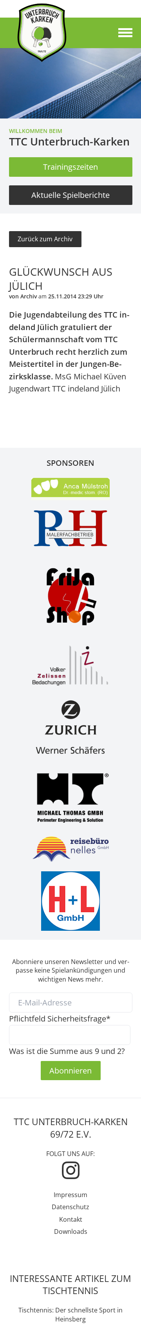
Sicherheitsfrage (59, 1018)
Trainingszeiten (70, 166)
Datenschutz (70, 1207)
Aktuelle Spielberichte (70, 194)
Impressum (70, 1194)
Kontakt (70, 1219)
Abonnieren (70, 1070)
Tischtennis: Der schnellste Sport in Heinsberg (70, 1314)
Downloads (70, 1231)
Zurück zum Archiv (45, 239)
